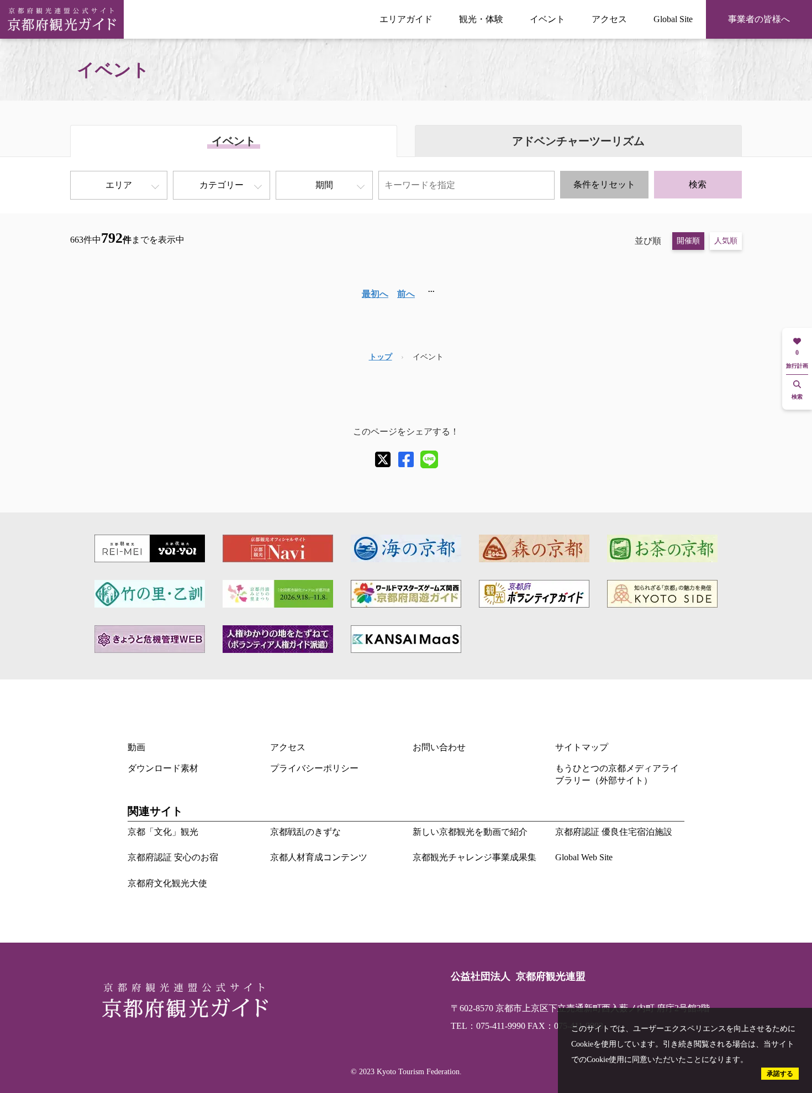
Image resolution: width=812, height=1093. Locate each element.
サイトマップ (581, 747)
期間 (324, 185)
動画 (136, 747)
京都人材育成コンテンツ (318, 857)
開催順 (688, 241)
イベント (547, 19)
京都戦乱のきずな (305, 831)
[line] (429, 459)
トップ (380, 357)
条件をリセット (604, 184)
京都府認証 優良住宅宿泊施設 (613, 831)
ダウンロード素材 (163, 768)
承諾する (780, 1074)
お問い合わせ (439, 747)
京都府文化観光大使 (167, 883)
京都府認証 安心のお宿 (173, 857)
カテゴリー (221, 185)
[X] (383, 459)
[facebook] (406, 459)
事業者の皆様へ (759, 19)
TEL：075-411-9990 (488, 1026)
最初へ (375, 294)
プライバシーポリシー (314, 768)
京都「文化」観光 (163, 831)
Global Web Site (584, 857)
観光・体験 (481, 19)
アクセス (609, 19)
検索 (697, 184)
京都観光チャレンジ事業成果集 (474, 857)
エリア (119, 185)
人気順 (725, 241)
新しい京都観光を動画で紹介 (470, 831)
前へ (406, 294)
